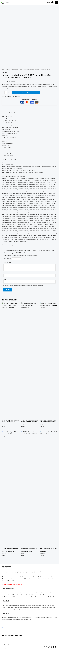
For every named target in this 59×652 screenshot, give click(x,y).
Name (5, 273)
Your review (7, 262)
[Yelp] (55, 647)
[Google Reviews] (53, 647)
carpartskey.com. (6, 648)
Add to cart (26, 92)
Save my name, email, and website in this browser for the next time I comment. (24, 285)
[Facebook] (44, 647)
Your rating (7, 258)
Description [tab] (5, 113)
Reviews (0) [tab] (12, 113)
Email (5, 279)
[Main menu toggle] (56, 2)
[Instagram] (51, 647)
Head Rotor (7, 69)
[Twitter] (49, 647)
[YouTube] (46, 647)
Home (3, 69)
